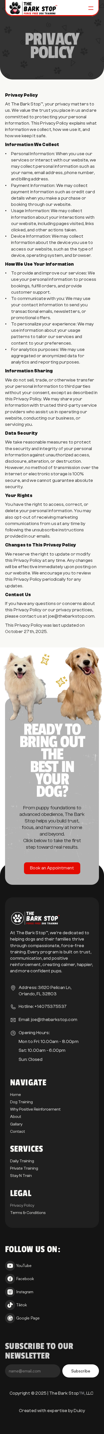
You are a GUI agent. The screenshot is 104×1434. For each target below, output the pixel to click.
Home (15, 1094)
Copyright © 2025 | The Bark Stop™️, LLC (52, 1393)
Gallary (16, 1124)
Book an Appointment (52, 868)
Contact (17, 1131)
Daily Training (22, 1161)
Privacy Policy (22, 1205)
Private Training (24, 1168)
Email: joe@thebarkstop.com (48, 1019)
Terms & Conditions (28, 1212)
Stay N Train (21, 1175)
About (15, 1116)
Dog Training (21, 1102)
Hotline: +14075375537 (43, 1006)
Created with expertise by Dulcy (52, 1410)
